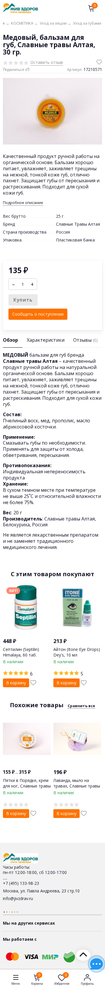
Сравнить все (81, 705)
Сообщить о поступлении (38, 314)
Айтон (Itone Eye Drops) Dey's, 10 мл (76, 652)
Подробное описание (23, 202)
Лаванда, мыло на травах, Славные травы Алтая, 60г (76, 786)
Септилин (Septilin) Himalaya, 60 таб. (21, 652)
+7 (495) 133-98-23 (21, 883)
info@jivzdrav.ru (18, 898)
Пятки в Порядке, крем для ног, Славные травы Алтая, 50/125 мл (27, 786)
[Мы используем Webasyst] (11, 911)
